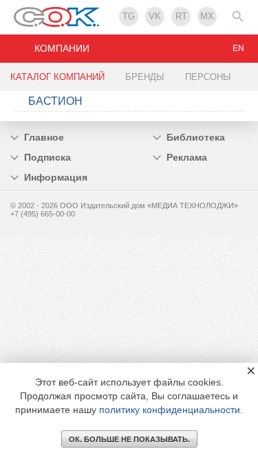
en (238, 48)
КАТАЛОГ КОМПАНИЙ (57, 77)
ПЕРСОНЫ (208, 77)
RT (181, 16)
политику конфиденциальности (169, 409)
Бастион (55, 101)
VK (155, 16)
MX (207, 16)
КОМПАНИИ (61, 48)
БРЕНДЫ (144, 77)
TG (128, 16)
